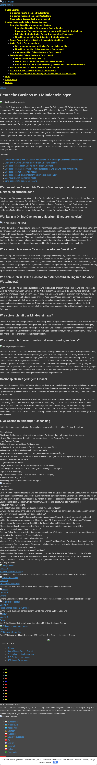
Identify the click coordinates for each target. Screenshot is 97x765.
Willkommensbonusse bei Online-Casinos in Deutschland (42, 46)
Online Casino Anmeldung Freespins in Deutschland (39, 61)
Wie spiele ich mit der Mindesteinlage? (22, 172)
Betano (3, 596)
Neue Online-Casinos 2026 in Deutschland (30, 19)
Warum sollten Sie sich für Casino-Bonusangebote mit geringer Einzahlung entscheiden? (44, 160)
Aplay (2, 620)
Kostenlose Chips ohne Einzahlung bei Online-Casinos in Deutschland (43, 73)
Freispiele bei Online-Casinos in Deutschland (31, 55)
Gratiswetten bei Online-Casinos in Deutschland (33, 70)
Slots (7, 76)
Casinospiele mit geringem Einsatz (20, 178)
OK (55, 762)
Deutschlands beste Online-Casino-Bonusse (26, 22)
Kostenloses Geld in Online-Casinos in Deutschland (34, 67)
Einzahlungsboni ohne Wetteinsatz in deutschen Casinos (42, 37)
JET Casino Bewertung (10, 583)
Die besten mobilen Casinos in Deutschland (30, 16)
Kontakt (9, 82)
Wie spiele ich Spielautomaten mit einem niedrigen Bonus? (31, 175)
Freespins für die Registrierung (30, 58)
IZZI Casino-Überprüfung (11, 632)
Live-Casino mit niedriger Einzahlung (21, 181)
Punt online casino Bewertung (21, 654)
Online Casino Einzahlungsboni (24, 43)
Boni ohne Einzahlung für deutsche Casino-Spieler (39, 28)
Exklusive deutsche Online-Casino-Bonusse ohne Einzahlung (44, 34)
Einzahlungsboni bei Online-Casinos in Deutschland (39, 49)
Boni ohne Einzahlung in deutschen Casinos (30, 25)
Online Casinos (12, 10)
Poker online (11, 79)
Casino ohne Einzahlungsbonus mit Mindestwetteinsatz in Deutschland (48, 31)
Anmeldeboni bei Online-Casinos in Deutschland (38, 52)
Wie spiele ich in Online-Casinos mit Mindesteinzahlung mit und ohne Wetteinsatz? (41, 169)
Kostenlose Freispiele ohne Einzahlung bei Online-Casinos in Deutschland (50, 64)
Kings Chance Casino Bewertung (14, 608)
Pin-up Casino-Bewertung (11, 571)
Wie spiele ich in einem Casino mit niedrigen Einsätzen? (29, 166)
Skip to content (6, 5)
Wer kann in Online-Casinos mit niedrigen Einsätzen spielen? (31, 163)
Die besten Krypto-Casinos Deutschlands (29, 13)
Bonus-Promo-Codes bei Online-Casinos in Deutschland (36, 40)
